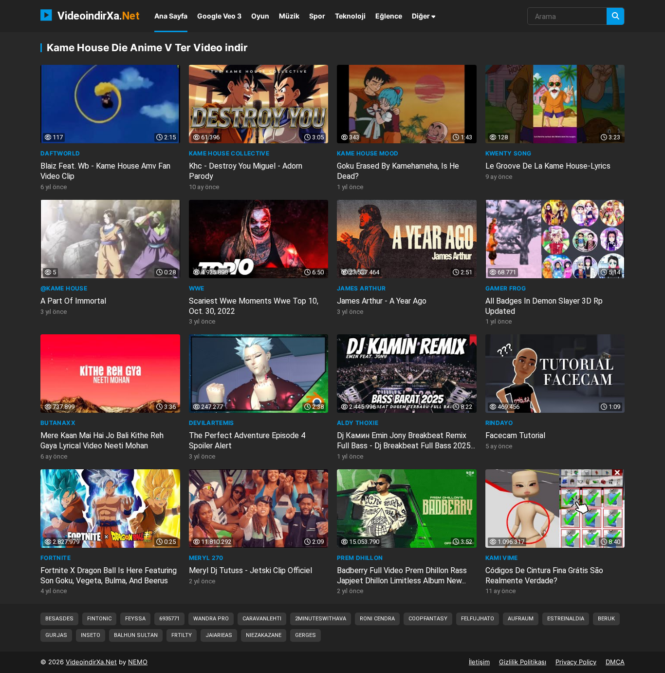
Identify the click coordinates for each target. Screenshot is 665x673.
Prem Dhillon (360, 557)
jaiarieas (218, 635)
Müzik (289, 16)
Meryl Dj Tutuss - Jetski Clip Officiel (250, 570)
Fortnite (55, 557)
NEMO (138, 662)
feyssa (135, 618)
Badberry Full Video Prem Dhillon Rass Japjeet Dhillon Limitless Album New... (402, 575)
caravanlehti (261, 618)
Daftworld (60, 153)
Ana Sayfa (170, 16)
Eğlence (388, 16)
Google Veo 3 (219, 16)
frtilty (181, 635)
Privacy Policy (575, 662)
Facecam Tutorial (515, 435)
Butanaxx (57, 422)
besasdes (59, 618)
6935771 (169, 618)
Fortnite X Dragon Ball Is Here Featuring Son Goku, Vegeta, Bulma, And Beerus (108, 575)
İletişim (479, 662)
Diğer (421, 16)
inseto (90, 635)
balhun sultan (136, 635)
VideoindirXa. (97, 15)
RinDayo (499, 422)
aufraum (521, 618)
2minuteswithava (320, 618)
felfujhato (477, 618)
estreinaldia (565, 618)
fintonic (99, 618)
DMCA (615, 662)
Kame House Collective (229, 153)
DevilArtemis (211, 422)
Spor (317, 16)
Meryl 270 (206, 557)
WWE (196, 288)
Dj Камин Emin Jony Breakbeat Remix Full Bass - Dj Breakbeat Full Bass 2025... (406, 440)
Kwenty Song (508, 153)
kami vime (501, 557)
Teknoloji (350, 16)
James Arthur (361, 288)
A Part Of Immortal (73, 301)
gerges (305, 635)
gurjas (56, 635)
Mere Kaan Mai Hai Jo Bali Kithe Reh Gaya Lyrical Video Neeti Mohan (102, 440)
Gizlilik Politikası (522, 662)
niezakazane (263, 635)
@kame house (63, 288)
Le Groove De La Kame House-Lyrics (547, 166)
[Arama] (615, 16)
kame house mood (367, 153)
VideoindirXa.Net (91, 662)
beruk (606, 618)
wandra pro (211, 618)
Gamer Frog (505, 288)
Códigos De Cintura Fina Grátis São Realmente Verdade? (544, 575)
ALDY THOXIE (357, 422)
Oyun (260, 16)
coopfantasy (427, 618)
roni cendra (377, 618)
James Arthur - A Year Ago (381, 301)
